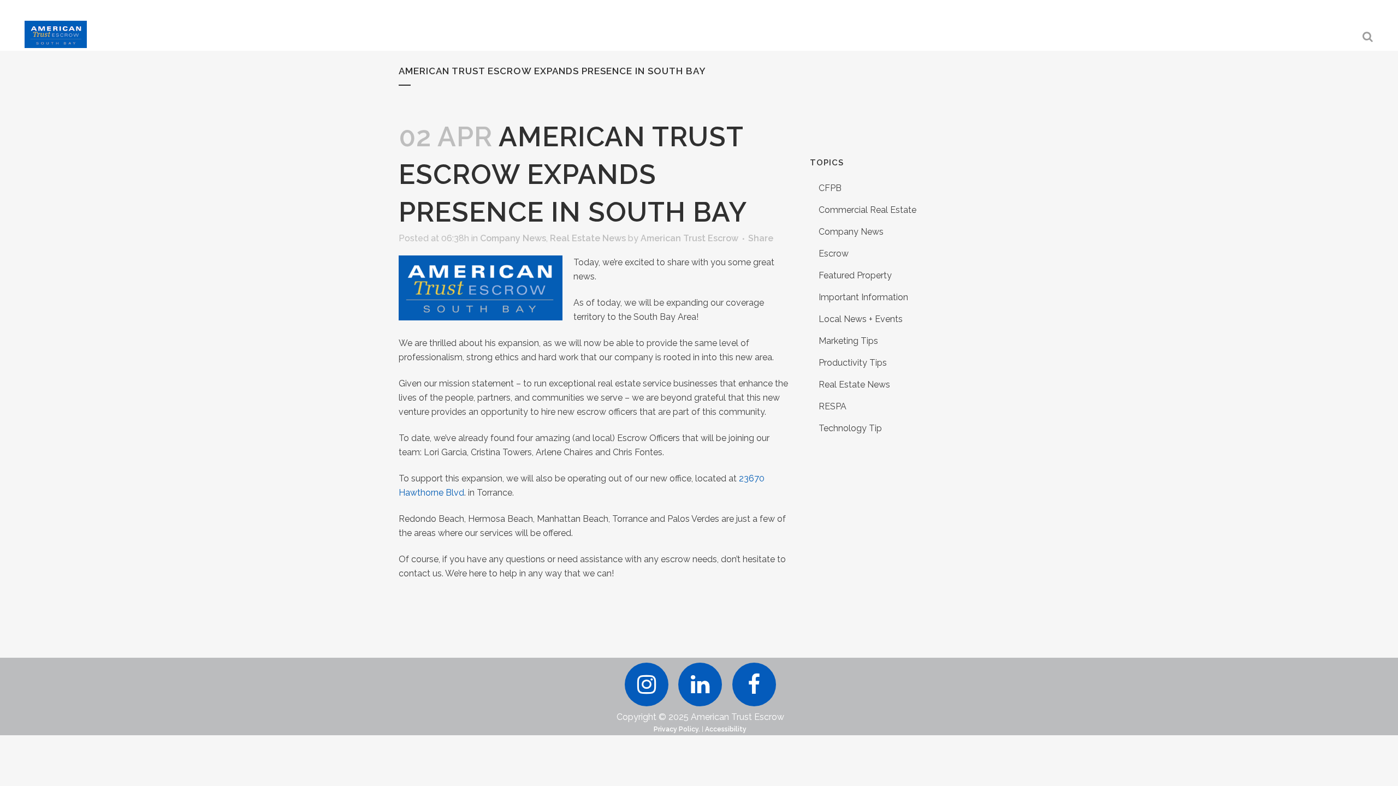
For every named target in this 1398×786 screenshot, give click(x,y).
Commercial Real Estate (867, 210)
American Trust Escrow (689, 238)
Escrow (834, 253)
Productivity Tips (853, 363)
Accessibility (726, 729)
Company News (513, 238)
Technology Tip (850, 428)
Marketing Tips (848, 341)
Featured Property (855, 275)
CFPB (830, 188)
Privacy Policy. (677, 729)
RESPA (832, 406)
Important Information (863, 297)
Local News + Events (861, 319)
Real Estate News (588, 238)
